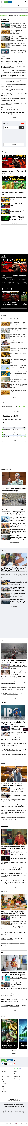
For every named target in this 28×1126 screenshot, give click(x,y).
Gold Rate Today (5, 1074)
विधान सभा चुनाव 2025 (18, 1079)
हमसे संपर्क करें (12, 1104)
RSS (11, 1064)
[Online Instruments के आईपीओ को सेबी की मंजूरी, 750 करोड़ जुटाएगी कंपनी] (5, 52)
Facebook (2, 1064)
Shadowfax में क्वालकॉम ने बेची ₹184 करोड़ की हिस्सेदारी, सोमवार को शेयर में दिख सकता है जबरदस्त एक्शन (18, 25)
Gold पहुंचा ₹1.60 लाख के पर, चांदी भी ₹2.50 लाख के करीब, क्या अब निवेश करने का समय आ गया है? (13, 66)
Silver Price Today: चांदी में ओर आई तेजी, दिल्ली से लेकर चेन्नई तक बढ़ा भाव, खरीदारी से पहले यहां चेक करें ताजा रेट (18, 386)
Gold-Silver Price (4, 9)
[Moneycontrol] (8, 1)
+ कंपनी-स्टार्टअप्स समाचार (14, 542)
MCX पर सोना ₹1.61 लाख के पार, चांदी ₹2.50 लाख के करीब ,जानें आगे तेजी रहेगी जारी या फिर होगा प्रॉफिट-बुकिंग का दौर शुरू (18, 348)
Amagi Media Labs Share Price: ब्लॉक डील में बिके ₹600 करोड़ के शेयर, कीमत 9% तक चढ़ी (18, 218)
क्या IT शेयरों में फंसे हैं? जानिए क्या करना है (17, 204)
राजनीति (3, 1081)
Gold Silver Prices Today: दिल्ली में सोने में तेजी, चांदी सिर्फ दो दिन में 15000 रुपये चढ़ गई (18, 45)
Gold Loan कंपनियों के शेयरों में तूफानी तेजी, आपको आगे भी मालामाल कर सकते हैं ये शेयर (12, 90)
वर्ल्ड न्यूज (3, 763)
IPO (22, 6)
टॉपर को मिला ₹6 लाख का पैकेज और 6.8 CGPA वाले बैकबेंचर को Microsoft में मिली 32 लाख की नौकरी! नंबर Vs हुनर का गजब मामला (18, 589)
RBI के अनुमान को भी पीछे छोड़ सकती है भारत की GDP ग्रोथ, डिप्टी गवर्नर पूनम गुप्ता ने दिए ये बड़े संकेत (14, 113)
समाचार (8, 6)
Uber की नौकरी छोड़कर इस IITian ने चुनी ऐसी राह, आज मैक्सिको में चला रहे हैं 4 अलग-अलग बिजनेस (18, 582)
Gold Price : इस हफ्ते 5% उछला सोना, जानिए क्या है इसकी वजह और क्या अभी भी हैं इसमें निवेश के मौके (18, 361)
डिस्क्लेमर (21, 1104)
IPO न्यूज (3, 702)
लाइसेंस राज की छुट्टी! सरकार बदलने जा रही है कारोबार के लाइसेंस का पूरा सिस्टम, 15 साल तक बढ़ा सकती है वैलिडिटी (18, 519)
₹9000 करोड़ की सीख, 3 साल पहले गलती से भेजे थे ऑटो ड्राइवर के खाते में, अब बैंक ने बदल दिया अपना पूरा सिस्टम (18, 537)
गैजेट (13, 9)
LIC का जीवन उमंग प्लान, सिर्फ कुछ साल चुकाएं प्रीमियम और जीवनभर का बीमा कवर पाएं (17, 341)
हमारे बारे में (6, 1104)
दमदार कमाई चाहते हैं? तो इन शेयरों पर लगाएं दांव (18, 198)
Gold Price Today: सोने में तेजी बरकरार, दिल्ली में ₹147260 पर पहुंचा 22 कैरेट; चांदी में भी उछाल (18, 32)
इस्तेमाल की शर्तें (13, 1106)
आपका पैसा (14, 6)
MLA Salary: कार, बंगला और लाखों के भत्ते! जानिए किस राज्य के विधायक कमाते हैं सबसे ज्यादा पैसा (13, 85)
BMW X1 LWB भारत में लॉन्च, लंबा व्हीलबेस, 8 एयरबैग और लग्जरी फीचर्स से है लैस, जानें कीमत (14, 103)
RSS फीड (14, 1108)
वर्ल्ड (10, 9)
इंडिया (19, 6)
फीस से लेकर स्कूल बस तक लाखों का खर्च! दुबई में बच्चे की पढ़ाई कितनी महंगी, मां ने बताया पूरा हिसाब (18, 595)
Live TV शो (4, 1091)
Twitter (5, 1064)
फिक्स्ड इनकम (17, 1074)
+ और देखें (14, 144)
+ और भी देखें (14, 440)
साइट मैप (22, 1106)
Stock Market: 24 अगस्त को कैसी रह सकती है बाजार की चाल (18, 210)
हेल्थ (2, 952)
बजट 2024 (4, 1071)
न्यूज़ (2, 1079)
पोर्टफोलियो (4, 1084)
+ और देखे (14, 117)
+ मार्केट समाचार (14, 223)
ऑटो (16, 9)
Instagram (8, 1064)
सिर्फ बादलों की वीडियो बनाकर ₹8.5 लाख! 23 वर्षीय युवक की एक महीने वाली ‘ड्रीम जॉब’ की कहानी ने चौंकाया (18, 601)
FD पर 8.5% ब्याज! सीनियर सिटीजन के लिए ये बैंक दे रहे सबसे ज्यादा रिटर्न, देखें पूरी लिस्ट (18, 366)
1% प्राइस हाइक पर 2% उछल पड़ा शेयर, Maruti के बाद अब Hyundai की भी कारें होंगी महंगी (18, 531)
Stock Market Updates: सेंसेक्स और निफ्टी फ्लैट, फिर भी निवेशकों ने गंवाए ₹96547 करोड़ (12, 76)
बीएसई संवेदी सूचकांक (7, 406)
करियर (18, 1106)
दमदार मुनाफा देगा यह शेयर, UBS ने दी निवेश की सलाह (13, 193)
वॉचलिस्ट (3, 1089)
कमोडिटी (16, 1071)
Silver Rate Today (6, 1076)
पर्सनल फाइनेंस (17, 1076)
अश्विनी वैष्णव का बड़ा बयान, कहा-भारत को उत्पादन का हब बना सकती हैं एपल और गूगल (12, 57)
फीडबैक (17, 1104)
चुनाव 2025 (4, 1094)
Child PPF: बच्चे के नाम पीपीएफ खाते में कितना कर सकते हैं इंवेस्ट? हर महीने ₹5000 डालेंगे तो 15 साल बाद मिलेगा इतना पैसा (18, 379)
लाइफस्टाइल (20, 9)
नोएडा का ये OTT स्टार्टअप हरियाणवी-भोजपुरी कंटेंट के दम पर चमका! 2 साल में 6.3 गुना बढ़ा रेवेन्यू (18, 525)
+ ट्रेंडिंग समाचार (14, 606)
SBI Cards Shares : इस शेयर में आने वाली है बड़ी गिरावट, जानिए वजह (14, 172)
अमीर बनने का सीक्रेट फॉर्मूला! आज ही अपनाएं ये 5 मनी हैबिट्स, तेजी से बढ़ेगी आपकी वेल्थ (14, 94)
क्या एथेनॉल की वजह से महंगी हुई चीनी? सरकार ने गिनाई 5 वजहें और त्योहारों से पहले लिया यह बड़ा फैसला (13, 99)
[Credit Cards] (25, 730)
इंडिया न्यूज (3, 641)
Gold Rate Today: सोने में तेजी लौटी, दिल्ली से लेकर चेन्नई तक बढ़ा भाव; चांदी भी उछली (18, 391)
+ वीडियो (14, 309)
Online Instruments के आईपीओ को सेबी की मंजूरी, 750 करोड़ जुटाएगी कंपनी (18, 51)
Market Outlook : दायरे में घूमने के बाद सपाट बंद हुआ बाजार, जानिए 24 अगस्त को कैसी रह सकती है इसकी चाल (13, 80)
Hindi (15, 1060)
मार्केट (5, 6)
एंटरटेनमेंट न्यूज (4, 826)
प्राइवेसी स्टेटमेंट (7, 1106)
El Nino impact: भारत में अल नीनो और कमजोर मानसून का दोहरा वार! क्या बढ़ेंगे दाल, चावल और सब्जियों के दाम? (13, 108)
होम (1, 6)
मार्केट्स (3, 1086)
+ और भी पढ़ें (14, 397)
